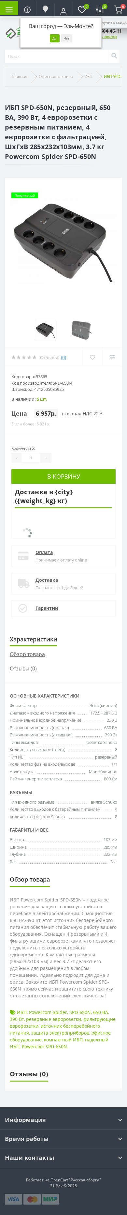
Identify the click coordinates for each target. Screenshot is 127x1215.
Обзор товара (27, 654)
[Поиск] (114, 56)
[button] (63, 11)
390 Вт (17, 1019)
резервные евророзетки (53, 1019)
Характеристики (33, 639)
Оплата (44, 552)
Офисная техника (56, 76)
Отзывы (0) (23, 668)
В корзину (63, 476)
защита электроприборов (60, 1033)
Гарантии (46, 608)
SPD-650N (80, 1012)
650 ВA (100, 1012)
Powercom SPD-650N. (45, 1046)
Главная (19, 76)
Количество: (23, 448)
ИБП (88, 76)
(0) (63, 357)
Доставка (46, 580)
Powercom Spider (48, 1012)
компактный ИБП (63, 1040)
